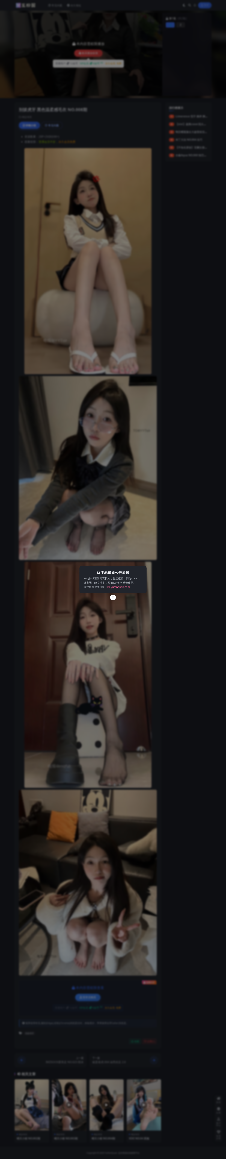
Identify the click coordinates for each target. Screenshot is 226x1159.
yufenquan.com (120, 587)
